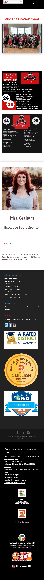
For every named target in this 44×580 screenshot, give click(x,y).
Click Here (7, 307)
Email (6, 243)
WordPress (22, 439)
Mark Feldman (16, 281)
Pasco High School (10, 279)
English (10, 2)
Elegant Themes (21, 436)
